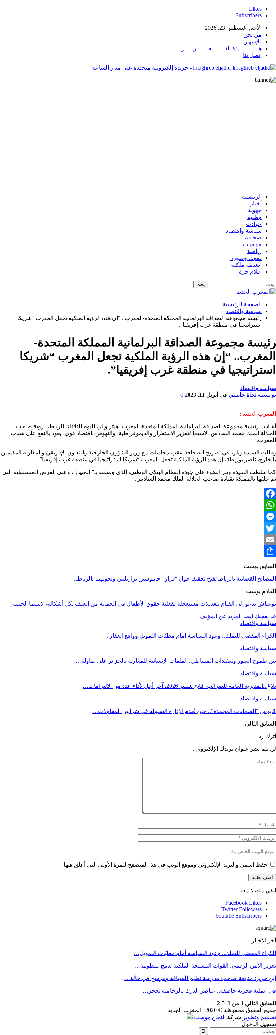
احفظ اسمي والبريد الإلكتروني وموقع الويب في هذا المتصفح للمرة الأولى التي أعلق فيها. (165, 865)
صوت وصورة (246, 258)
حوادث (254, 224)
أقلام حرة (250, 272)
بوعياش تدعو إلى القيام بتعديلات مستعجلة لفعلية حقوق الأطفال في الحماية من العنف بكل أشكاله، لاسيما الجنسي (142, 604)
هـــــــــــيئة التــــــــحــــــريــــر (222, 48)
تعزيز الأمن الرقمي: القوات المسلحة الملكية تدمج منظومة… (205, 965)
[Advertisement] (138, 137)
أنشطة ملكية (246, 265)
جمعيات (252, 244)
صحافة (253, 237)
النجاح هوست (209, 1017)
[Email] (138, 539)
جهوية (255, 210)
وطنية (254, 217)
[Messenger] (138, 516)
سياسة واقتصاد (244, 231)
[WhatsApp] (138, 505)
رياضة (254, 251)
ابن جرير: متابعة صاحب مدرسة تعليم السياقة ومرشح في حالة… (200, 978)
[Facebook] (138, 493)
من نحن (252, 35)
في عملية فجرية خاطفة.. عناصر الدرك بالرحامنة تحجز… (209, 991)
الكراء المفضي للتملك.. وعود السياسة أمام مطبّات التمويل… (205, 953)
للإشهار (253, 41)
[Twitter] (138, 528)
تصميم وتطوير (259, 1017)
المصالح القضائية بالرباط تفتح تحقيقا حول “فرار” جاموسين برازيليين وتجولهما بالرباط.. (175, 578)
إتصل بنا (252, 55)
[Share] (138, 551)
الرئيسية (252, 197)
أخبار (256, 203)
